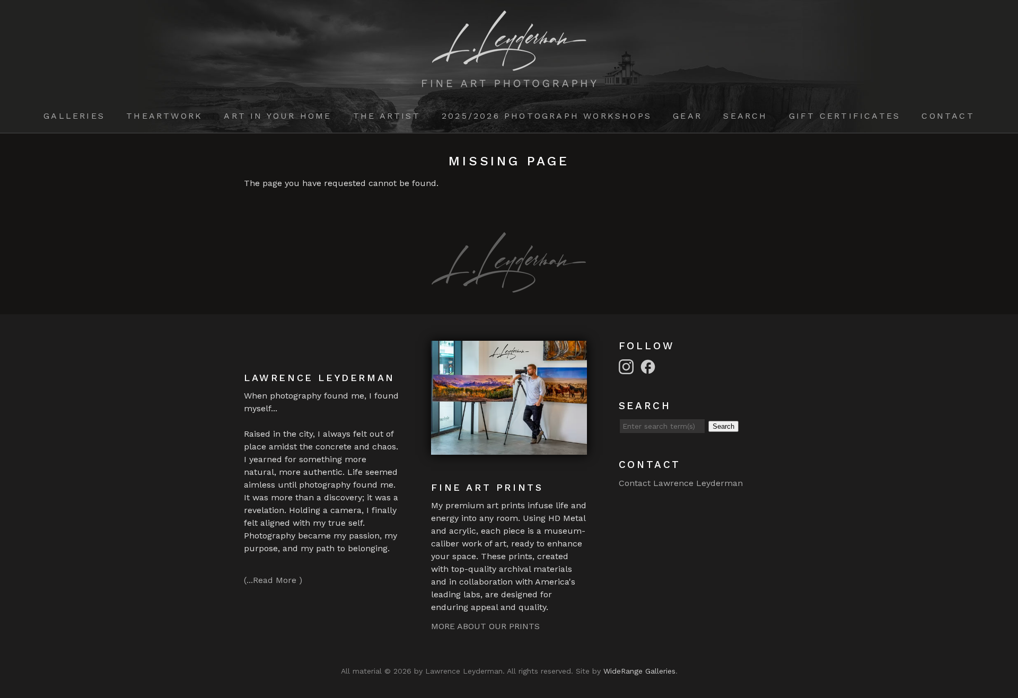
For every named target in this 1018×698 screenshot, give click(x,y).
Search (745, 116)
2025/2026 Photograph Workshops (547, 116)
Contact (948, 116)
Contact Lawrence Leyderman (681, 483)
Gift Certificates (844, 116)
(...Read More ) (273, 580)
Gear (687, 116)
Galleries (74, 116)
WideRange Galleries (639, 671)
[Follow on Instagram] (628, 366)
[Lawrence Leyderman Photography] (509, 81)
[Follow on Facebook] (649, 366)
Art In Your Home (277, 116)
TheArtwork (164, 116)
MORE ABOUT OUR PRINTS (485, 626)
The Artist (386, 116)
